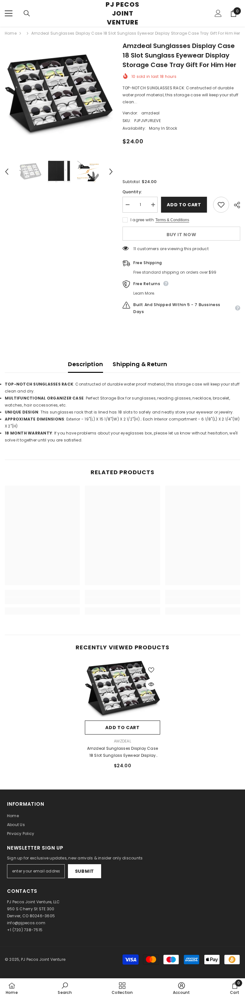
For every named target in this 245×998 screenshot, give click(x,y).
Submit (84, 871)
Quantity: (132, 192)
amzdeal (150, 113)
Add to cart (185, 205)
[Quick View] (151, 684)
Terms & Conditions (172, 220)
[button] (6, 171)
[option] (59, 95)
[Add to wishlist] (221, 205)
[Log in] (218, 13)
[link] (42, 600)
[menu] (8, 13)
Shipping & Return (140, 364)
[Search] (27, 13)
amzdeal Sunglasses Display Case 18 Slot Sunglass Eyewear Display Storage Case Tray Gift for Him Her (122, 752)
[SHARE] (234, 205)
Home (11, 33)
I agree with (142, 219)
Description (85, 364)
